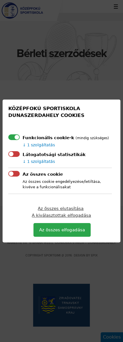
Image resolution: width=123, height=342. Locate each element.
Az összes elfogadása (62, 229)
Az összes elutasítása (61, 208)
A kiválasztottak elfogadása (61, 215)
